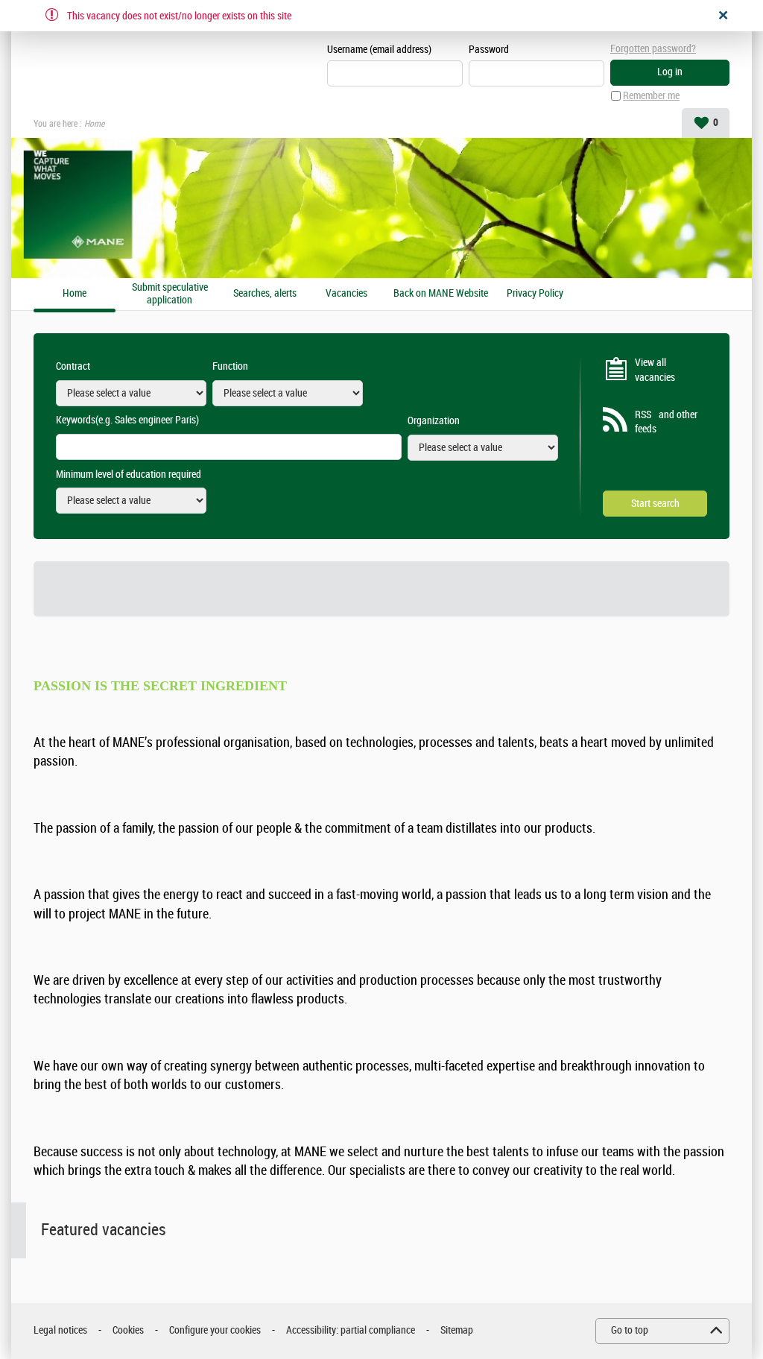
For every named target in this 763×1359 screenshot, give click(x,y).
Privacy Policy (535, 294)
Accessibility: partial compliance (350, 1330)
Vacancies (346, 294)
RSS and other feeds (666, 422)
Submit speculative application (170, 294)
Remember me (651, 95)
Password (489, 49)
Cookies (128, 1330)
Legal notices (60, 1330)
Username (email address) (379, 49)
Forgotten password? (653, 48)
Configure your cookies (215, 1330)
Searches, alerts (265, 294)
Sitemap (456, 1330)
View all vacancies (655, 370)
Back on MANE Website (440, 294)
